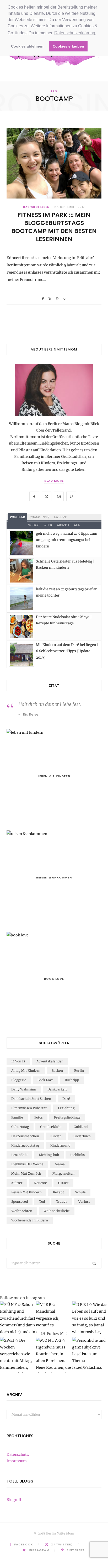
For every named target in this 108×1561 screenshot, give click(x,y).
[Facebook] (43, 299)
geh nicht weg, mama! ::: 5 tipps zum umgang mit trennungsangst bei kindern (66, 539)
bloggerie (18, 1080)
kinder (55, 1136)
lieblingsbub (49, 1155)
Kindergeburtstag (25, 1145)
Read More (54, 481)
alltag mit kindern (25, 1071)
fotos (38, 1117)
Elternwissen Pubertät (29, 1108)
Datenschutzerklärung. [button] (75, 33)
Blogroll (14, 1499)
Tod (42, 1201)
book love (45, 1080)
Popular (17, 517)
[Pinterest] (57, 299)
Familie (17, 1117)
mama (60, 1164)
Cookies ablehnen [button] (27, 46)
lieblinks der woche (27, 1164)
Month (63, 525)
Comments (39, 517)
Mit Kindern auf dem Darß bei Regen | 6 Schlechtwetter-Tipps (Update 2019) (67, 651)
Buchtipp (72, 1080)
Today (33, 525)
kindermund (60, 1145)
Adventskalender (49, 1061)
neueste (40, 1183)
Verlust (84, 1201)
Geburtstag (20, 1127)
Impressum (17, 1461)
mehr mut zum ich (26, 1173)
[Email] (64, 299)
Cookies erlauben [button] (68, 46)
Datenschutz (18, 1454)
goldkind (81, 1127)
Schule (80, 1192)
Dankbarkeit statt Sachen (31, 1099)
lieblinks (77, 1155)
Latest (60, 517)
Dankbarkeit (57, 1089)
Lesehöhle (19, 1155)
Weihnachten (21, 1211)
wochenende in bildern (29, 1220)
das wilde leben (36, 207)
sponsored (19, 1201)
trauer (61, 1201)
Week (48, 525)
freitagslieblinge (67, 1117)
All (77, 525)
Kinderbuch (81, 1136)
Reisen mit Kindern (26, 1192)
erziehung (66, 1108)
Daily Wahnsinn (23, 1089)
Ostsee (63, 1183)
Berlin (79, 1071)
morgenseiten (63, 1173)
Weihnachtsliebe (57, 1211)
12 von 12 (18, 1061)
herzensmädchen (25, 1136)
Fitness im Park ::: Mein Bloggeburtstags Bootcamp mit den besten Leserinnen (54, 227)
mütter (17, 1183)
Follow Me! (56, 1333)
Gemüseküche (51, 1127)
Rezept (58, 1192)
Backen (57, 1071)
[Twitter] (50, 299)
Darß (66, 1099)
